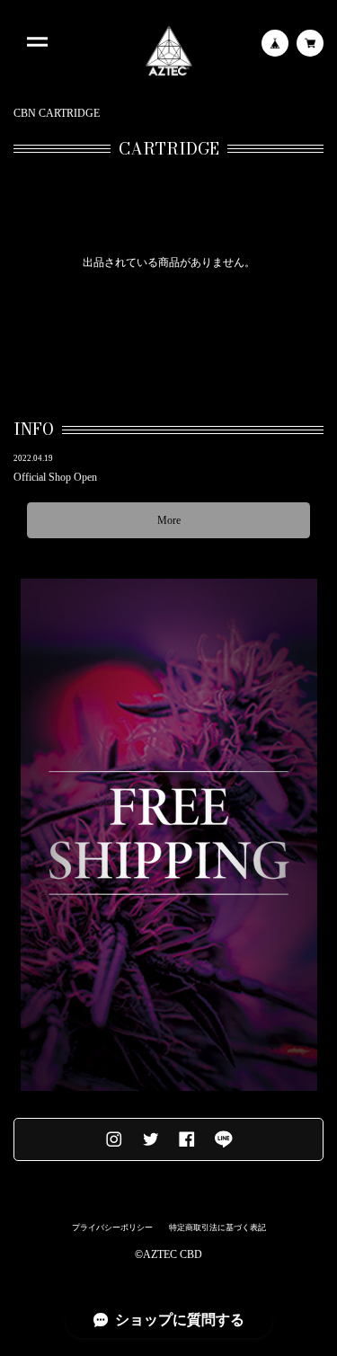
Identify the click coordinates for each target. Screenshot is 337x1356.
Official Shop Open (55, 477)
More (169, 520)
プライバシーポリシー (112, 1227)
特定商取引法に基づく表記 (217, 1227)
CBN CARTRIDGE (56, 113)
